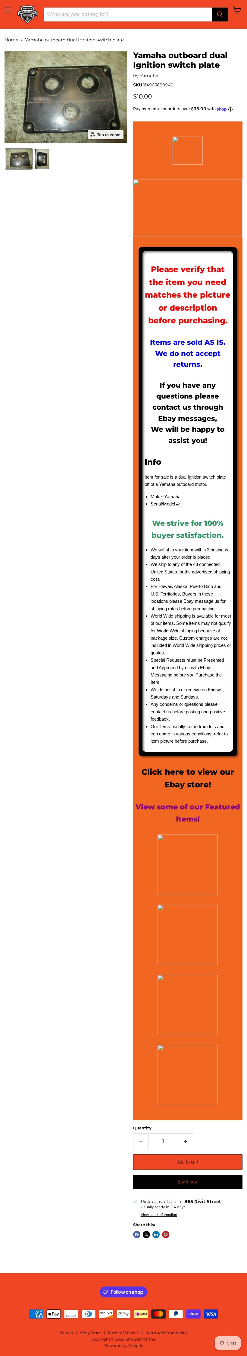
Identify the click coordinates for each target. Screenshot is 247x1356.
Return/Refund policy (166, 1332)
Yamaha (149, 76)
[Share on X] (146, 1234)
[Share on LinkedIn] (156, 1234)
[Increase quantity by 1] (185, 1141)
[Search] (220, 14)
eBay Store (90, 1332)
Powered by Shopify (123, 1345)
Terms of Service (123, 1332)
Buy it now (188, 1182)
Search (66, 1332)
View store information (159, 1215)
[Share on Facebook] (136, 1234)
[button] (18, 159)
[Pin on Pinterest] (165, 1234)
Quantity (142, 1128)
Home (11, 39)
